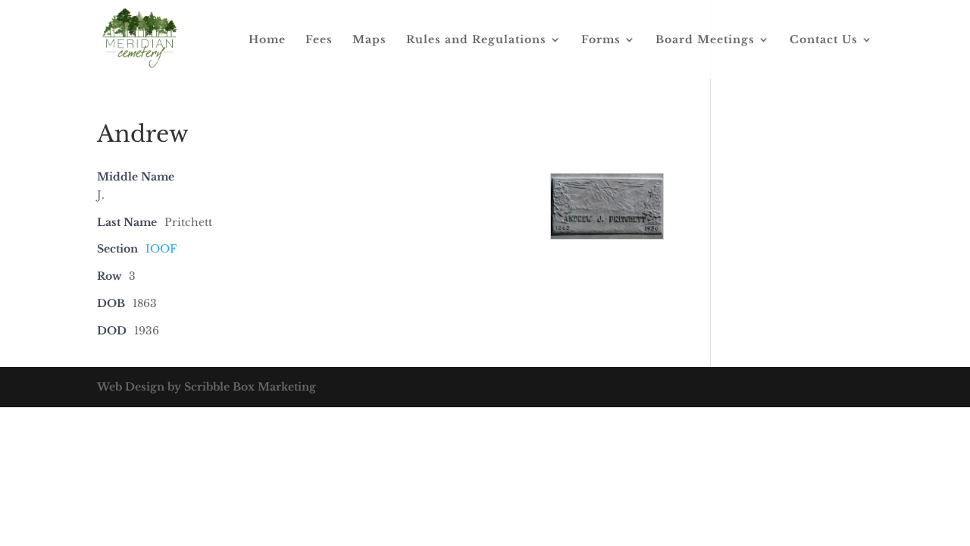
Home (267, 40)
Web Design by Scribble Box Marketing (206, 387)
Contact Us (824, 40)
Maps (369, 40)
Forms (601, 40)
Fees (319, 40)
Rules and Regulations (476, 40)
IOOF (161, 249)
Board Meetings (705, 40)
